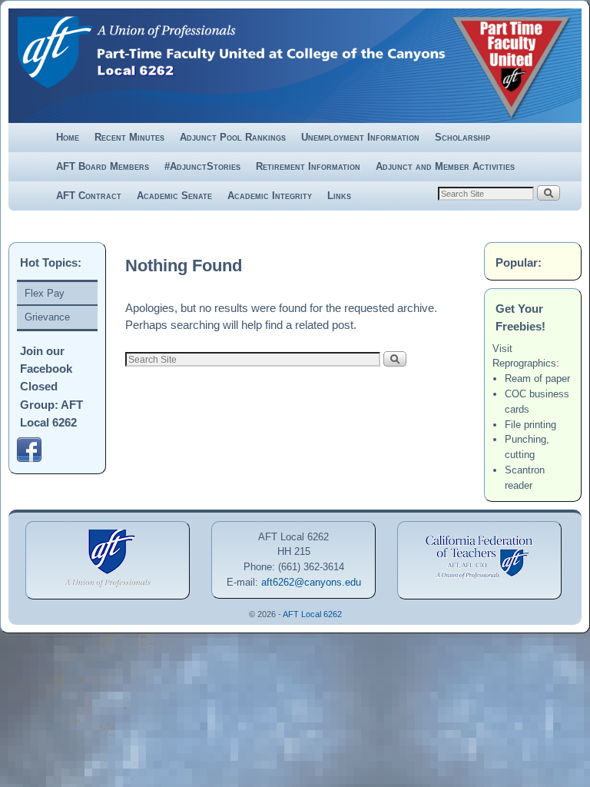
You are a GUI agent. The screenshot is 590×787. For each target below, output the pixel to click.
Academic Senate (174, 195)
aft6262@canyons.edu (311, 582)
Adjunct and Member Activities (445, 166)
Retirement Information (308, 166)
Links (339, 195)
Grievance (47, 317)
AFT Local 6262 (312, 614)
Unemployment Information (360, 137)
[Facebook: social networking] (31, 458)
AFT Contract (88, 195)
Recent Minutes (129, 137)
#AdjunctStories (202, 166)
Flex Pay (45, 293)
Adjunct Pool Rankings (233, 137)
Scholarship (462, 137)
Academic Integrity (269, 195)
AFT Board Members (102, 166)
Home (67, 137)
